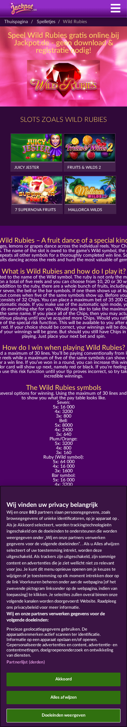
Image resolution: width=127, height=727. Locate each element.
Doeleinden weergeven (64, 715)
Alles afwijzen (63, 697)
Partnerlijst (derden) (26, 662)
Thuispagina (16, 22)
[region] (63, 606)
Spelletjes (46, 22)
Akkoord (63, 679)
